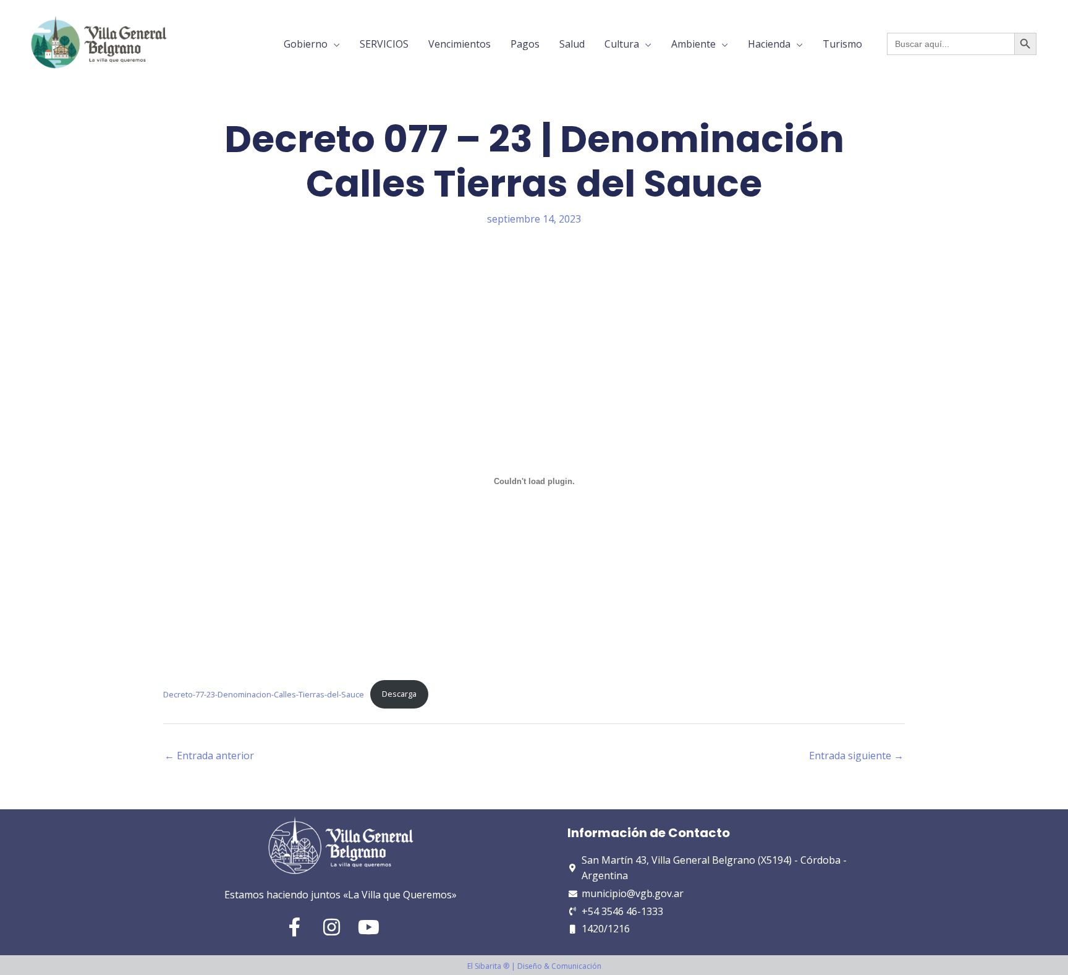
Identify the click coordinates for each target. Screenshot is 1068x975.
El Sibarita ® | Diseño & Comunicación (534, 966)
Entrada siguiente (856, 755)
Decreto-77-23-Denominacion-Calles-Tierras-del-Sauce (263, 693)
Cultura (621, 44)
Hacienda (769, 44)
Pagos (525, 44)
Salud (572, 44)
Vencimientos (459, 44)
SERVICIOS (384, 44)
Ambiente (693, 44)
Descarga (399, 693)
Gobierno (306, 44)
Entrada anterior (209, 755)
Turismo (842, 44)
